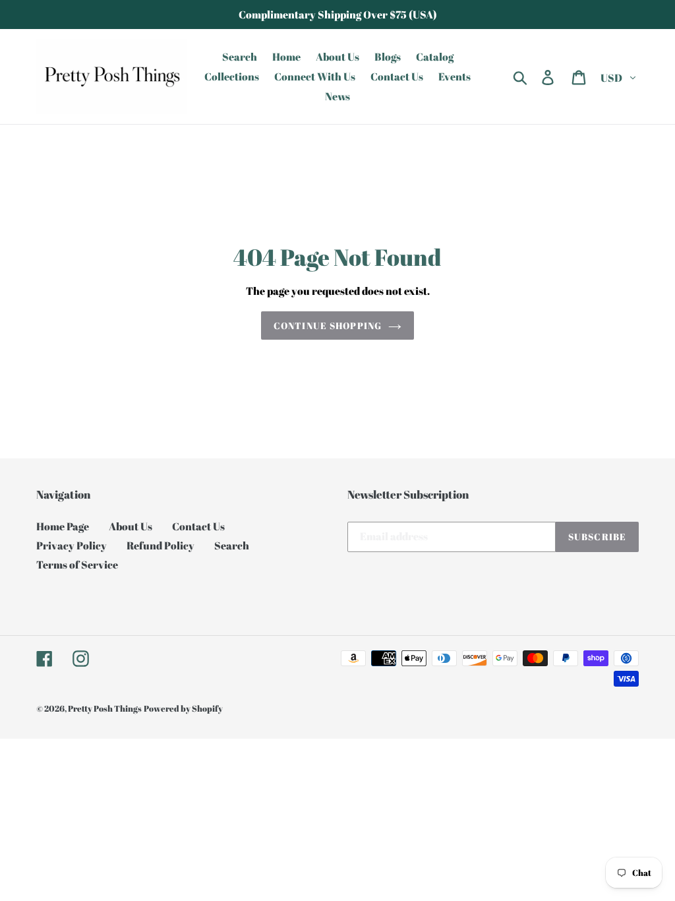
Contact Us (198, 526)
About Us (130, 526)
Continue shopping (328, 325)
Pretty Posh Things (105, 708)
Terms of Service (77, 564)
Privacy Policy (71, 545)
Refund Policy (160, 545)
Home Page (62, 526)
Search (231, 545)
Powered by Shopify (183, 708)
